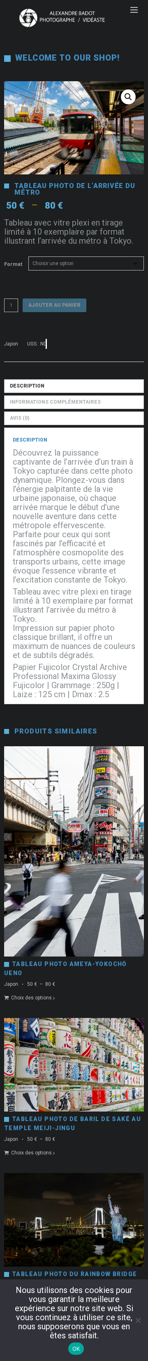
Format (13, 264)
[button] (128, 96)
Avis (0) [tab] (20, 418)
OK (76, 1348)
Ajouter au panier (54, 305)
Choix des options (31, 998)
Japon (11, 344)
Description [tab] (27, 386)
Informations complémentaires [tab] (55, 402)
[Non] (138, 1320)
